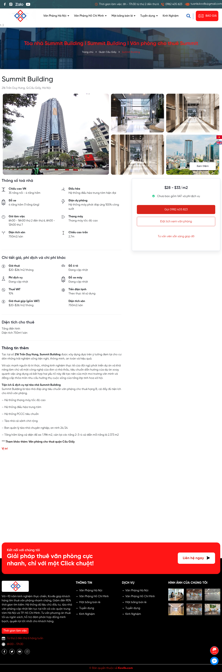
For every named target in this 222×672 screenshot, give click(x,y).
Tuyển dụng (148, 15)
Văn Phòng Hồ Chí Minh (89, 15)
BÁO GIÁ (211, 15)
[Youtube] (28, 4)
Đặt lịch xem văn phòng (176, 221)
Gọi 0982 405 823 (176, 209)
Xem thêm (203, 166)
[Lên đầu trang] (214, 640)
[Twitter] (12, 651)
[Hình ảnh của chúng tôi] (176, 595)
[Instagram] (11, 4)
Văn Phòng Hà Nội (55, 15)
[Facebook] (5, 4)
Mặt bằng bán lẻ (122, 15)
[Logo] (19, 15)
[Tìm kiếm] (190, 16)
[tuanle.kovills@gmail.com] (203, 4)
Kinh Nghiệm (171, 15)
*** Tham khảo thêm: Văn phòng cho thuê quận (32, 441)
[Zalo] (19, 4)
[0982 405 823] (171, 4)
